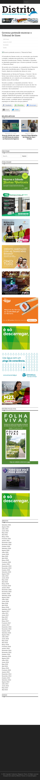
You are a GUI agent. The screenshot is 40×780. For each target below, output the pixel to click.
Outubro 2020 (6, 546)
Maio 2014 (5, 688)
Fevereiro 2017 (6, 623)
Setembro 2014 (6, 680)
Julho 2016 (5, 636)
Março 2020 (5, 560)
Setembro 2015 (6, 656)
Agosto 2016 (5, 635)
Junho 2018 (5, 601)
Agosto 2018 (5, 597)
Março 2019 (5, 584)
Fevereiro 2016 (6, 646)
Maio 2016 (5, 640)
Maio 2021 (5, 532)
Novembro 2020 (6, 544)
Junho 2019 (5, 578)
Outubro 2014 (6, 678)
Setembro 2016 (6, 633)
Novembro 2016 (6, 629)
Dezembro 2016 (6, 627)
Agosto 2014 (5, 682)
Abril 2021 (5, 534)
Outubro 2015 (6, 654)
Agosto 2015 (5, 658)
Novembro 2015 (6, 652)
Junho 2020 (5, 554)
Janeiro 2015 (6, 672)
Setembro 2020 (6, 548)
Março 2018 (5, 607)
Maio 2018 (5, 603)
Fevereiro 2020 (6, 562)
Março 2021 (5, 536)
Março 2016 (5, 644)
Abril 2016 (5, 642)
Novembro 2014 (6, 676)
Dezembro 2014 (6, 674)
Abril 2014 (5, 689)
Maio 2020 (5, 556)
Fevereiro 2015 (6, 670)
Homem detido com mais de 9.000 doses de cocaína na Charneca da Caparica (10, 137)
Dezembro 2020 (6, 542)
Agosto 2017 (5, 611)
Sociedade (6, 45)
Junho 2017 (5, 615)
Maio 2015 (5, 664)
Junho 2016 (5, 638)
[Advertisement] (16, 710)
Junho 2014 (5, 686)
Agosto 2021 (5, 527)
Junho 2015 (5, 662)
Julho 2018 (5, 599)
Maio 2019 (5, 580)
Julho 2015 (5, 660)
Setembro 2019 (6, 572)
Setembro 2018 (6, 595)
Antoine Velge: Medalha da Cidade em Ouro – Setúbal (29, 137)
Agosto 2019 (5, 574)
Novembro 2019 (6, 568)
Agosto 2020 (5, 550)
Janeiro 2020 (6, 564)
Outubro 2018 (6, 593)
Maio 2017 (5, 617)
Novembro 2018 (6, 591)
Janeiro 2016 (6, 648)
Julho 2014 (5, 684)
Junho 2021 (5, 531)
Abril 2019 (5, 582)
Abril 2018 (5, 605)
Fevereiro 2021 (6, 538)
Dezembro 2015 (6, 650)
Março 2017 (5, 621)
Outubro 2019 (6, 570)
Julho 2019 (5, 576)
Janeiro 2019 (6, 587)
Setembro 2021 (6, 525)
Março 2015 (5, 668)
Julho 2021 (5, 529)
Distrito (5, 47)
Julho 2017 (5, 613)
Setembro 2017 (6, 609)
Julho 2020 (5, 552)
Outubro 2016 (6, 631)
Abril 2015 (5, 666)
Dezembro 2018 (6, 589)
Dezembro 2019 (6, 566)
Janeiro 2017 (6, 625)
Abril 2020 (5, 558)
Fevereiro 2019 (6, 585)
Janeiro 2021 (6, 540)
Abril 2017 (5, 619)
